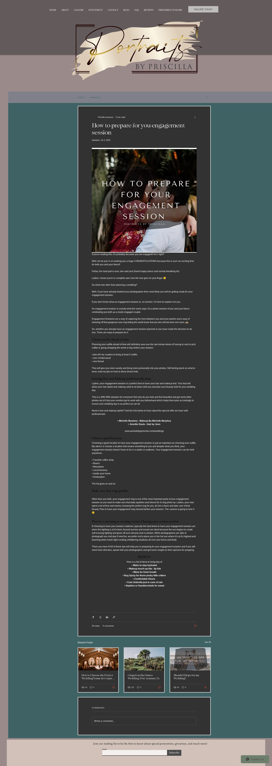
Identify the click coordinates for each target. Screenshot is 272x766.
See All (208, 642)
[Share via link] (114, 617)
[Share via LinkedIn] (107, 617)
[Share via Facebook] (93, 617)
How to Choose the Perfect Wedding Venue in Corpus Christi (97, 677)
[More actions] (195, 117)
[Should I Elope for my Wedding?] (190, 659)
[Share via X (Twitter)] (100, 617)
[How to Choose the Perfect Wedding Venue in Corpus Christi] (98, 659)
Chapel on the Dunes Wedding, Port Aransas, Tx (144, 677)
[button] (207, 97)
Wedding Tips (95, 97)
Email (104, 749)
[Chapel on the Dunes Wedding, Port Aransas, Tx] (144, 659)
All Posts (81, 97)
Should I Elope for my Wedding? (186, 677)
